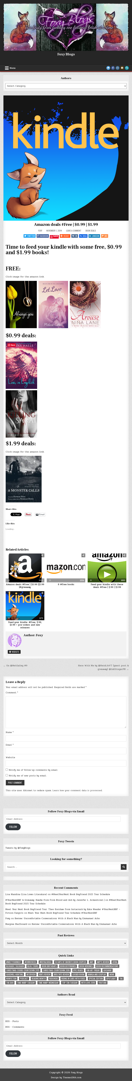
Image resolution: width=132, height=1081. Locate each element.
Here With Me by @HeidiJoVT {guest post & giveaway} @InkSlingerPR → (103, 667)
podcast (24, 978)
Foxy (40, 231)
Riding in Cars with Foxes (73, 978)
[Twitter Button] (108, 68)
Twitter (31, 235)
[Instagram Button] (117, 68)
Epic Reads (78, 970)
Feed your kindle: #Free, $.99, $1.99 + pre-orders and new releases (25, 625)
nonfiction (11, 978)
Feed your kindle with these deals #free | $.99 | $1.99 (107, 586)
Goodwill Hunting (14, 974)
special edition (96, 978)
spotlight (111, 978)
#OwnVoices (30, 962)
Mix (105, 235)
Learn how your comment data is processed (77, 790)
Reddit (66, 235)
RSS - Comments (14, 1027)
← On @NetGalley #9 (15, 665)
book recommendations (107, 966)
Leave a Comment (73, 231)
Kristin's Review (61, 974)
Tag (121, 978)
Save (55, 236)
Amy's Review (103, 962)
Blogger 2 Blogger (15, 966)
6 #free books (66, 584)
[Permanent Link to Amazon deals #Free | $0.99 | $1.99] (66, 158)
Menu (12, 68)
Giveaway (107, 970)
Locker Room (78, 974)
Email (10, 745)
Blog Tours (32, 966)
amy (92, 962)
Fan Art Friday (93, 970)
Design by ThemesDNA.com (66, 1077)
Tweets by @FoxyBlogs (17, 848)
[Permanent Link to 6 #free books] (66, 567)
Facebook (44, 235)
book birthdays (49, 966)
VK (76, 235)
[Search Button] (127, 68)
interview (31, 974)
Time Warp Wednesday (48, 982)
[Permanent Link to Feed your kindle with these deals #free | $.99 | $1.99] (107, 567)
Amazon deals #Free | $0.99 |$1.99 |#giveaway (25, 586)
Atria (114, 962)
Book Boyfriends (68, 966)
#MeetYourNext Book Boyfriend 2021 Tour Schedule (80, 894)
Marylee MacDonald (16, 924)
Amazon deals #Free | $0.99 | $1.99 (66, 224)
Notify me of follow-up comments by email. (33, 770)
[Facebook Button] (113, 68)
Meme (111, 974)
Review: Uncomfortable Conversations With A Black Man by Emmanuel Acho (57, 918)
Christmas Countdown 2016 (56, 970)
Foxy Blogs (66, 54)
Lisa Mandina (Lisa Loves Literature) (26, 894)
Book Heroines (86, 966)
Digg (85, 235)
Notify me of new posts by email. (28, 775)
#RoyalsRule (46, 962)
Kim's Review (44, 974)
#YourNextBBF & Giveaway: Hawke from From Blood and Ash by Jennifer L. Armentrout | (54, 900)
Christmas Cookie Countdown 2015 (23, 970)
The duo (10, 982)
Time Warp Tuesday (26, 982)
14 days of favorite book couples (70, 962)
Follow (13, 827)
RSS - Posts (12, 1021)
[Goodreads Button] (122, 68)
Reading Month (39, 978)
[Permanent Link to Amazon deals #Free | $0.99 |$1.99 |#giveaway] (25, 567)
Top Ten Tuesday (70, 982)
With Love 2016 (88, 982)
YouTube (102, 982)
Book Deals (91, 230)
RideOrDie (53, 978)
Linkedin (95, 235)
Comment (12, 692)
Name (10, 732)
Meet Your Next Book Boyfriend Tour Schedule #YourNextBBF (62, 913)
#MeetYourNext (13, 962)
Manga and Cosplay (97, 974)
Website (15, 651)
